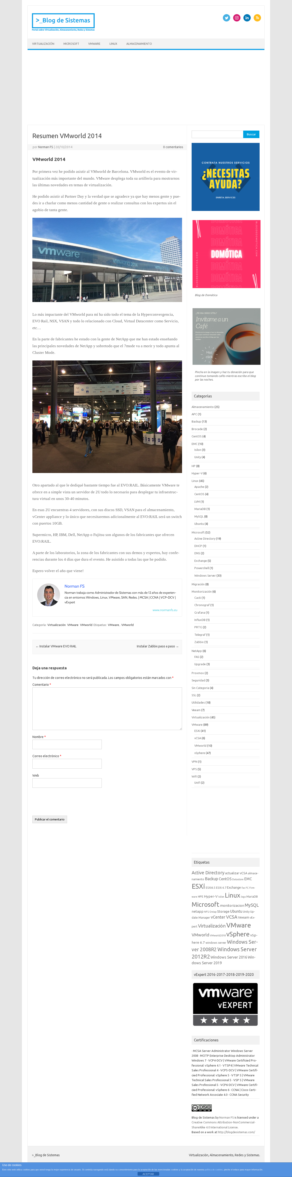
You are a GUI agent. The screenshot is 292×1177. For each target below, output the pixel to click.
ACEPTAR (148, 1174)
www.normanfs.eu (165, 610)
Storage (223, 911)
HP (194, 466)
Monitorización (202, 591)
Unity (197, 457)
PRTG (198, 627)
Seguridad (198, 680)
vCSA (197, 738)
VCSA (231, 917)
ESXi (197, 730)
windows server (216, 942)
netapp (197, 911)
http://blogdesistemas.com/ (236, 1132)
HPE (200, 896)
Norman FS (45, 147)
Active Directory (204, 538)
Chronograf (202, 605)
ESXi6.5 (210, 887)
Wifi (194, 776)
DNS (197, 553)
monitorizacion (232, 905)
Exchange (200, 560)
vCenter (218, 917)
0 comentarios (173, 147)
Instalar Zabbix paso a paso (158, 646)
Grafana (199, 612)
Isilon (197, 449)
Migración (198, 584)
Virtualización (43, 43)
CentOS (197, 436)
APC (194, 414)
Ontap (212, 911)
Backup (196, 421)
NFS (206, 911)
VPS (194, 769)
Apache (199, 486)
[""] (107, 474)
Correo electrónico (46, 756)
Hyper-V (197, 473)
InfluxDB (200, 619)
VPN (194, 761)
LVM (197, 501)
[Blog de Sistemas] (63, 31)
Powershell (201, 568)
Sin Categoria (200, 687)
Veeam (196, 710)
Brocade (197, 429)
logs (243, 896)
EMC (195, 443)
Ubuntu (199, 523)
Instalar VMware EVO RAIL (56, 646)
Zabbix (199, 642)
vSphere (199, 752)
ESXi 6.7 (221, 887)
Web (35, 775)
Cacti (197, 597)
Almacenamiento (139, 43)
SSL (194, 695)
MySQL (198, 516)
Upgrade (200, 664)
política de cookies (214, 1170)
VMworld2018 (218, 935)
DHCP (198, 545)
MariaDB (200, 508)
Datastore (238, 879)
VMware (94, 43)
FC (247, 887)
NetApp (197, 650)
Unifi (197, 782)
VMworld (86, 624)
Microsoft (71, 43)
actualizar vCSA (236, 873)
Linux (113, 43)
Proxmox (198, 673)
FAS (196, 656)
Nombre (39, 737)
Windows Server (205, 575)
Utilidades (198, 702)
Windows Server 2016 (229, 957)
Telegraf (200, 634)
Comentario (41, 684)
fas (243, 887)
